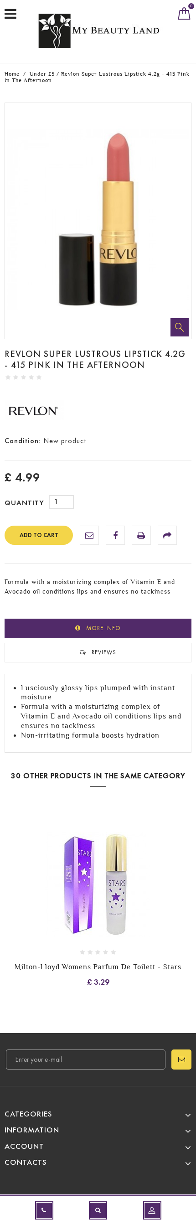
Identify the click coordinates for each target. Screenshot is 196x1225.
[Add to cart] (82, 899)
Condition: (23, 440)
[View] (114, 899)
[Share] (167, 535)
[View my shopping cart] (184, 15)
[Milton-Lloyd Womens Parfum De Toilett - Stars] (98, 886)
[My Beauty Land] (100, 30)
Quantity (24, 502)
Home (12, 74)
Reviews (104, 652)
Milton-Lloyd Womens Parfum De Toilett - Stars (98, 967)
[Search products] (98, 1210)
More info (103, 628)
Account (24, 1146)
